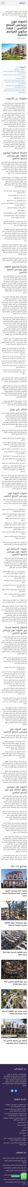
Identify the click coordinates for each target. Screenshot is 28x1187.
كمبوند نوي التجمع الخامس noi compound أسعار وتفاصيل (15, 1042)
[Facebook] (15, 1090)
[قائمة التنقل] (3, 3)
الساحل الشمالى (21, 1122)
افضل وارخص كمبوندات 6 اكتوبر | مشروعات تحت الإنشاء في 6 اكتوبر (15, 1119)
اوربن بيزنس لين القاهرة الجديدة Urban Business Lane (14, 1012)
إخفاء (17, 67)
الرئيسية (25, 11)
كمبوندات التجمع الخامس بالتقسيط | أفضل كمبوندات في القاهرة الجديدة (15, 12)
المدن (20, 11)
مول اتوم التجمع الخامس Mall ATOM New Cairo (15, 983)
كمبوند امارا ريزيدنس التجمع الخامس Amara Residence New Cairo (14, 893)
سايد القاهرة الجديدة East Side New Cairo (15, 953)
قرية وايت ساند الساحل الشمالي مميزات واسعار (15, 1183)
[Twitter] (12, 1090)
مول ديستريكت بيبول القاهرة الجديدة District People (16, 924)
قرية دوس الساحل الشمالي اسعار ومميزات (15, 1168)
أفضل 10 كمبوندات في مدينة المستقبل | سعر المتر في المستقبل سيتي (15, 1110)
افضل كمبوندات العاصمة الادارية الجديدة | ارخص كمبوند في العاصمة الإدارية (15, 1114)
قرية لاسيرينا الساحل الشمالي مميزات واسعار (14, 1165)
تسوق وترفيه (22, 1133)
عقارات (24, 1136)
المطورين (23, 1130)
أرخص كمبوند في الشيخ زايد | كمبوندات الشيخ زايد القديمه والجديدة (15, 1105)
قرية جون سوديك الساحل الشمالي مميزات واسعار (15, 1162)
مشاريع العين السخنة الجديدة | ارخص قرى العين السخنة (15, 1144)
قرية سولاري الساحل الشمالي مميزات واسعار (14, 1158)
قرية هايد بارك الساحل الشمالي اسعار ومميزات (16, 1171)
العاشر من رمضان (21, 1125)
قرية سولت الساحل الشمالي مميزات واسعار (14, 1179)
